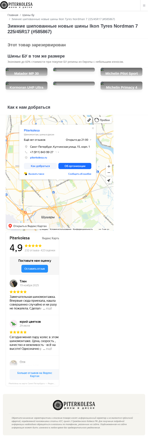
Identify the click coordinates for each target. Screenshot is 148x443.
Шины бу (28, 15)
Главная (13, 15)
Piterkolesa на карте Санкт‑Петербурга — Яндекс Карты (34, 383)
